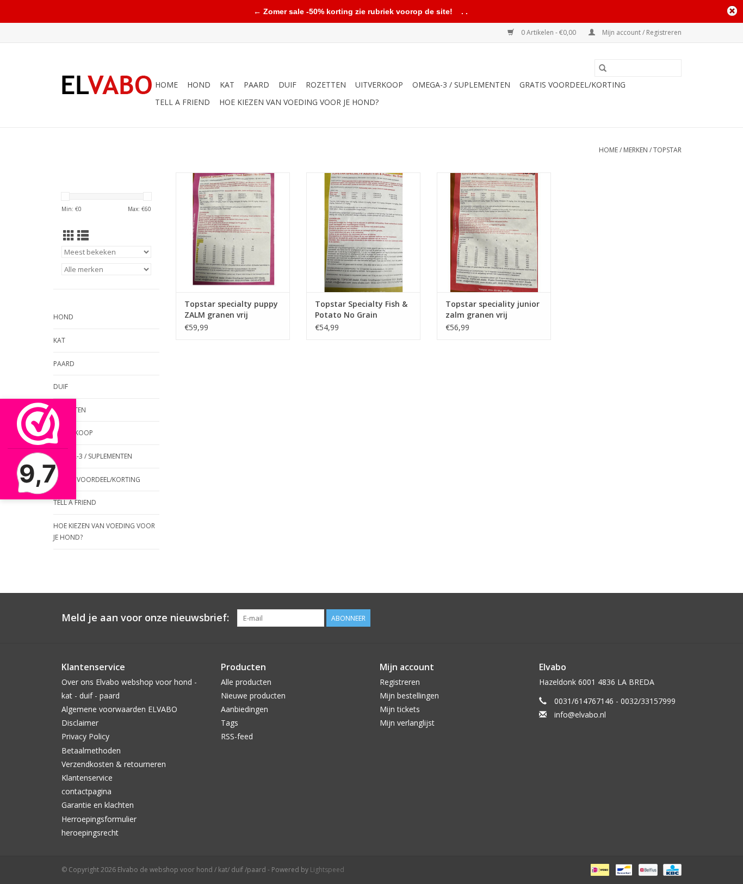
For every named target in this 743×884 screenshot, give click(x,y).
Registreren (400, 682)
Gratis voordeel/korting (572, 84)
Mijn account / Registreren (641, 32)
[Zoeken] (603, 68)
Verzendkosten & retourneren (113, 764)
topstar (667, 149)
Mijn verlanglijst (407, 723)
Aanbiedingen (244, 709)
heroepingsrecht (90, 832)
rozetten (326, 84)
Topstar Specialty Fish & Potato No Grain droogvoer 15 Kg (361, 309)
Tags (229, 723)
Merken (635, 149)
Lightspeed (327, 869)
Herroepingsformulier (99, 819)
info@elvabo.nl (580, 714)
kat (227, 84)
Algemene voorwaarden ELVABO (119, 709)
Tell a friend (182, 102)
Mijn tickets (400, 709)
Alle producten (246, 682)
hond (198, 84)
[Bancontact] (623, 869)
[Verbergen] (732, 11)
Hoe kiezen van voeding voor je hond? (299, 102)
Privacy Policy (85, 736)
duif (287, 84)
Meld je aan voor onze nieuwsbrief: (145, 617)
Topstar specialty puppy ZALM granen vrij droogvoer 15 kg (231, 309)
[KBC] (670, 869)
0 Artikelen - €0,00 (548, 32)
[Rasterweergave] (69, 235)
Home (166, 84)
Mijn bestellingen (409, 695)
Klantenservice (87, 777)
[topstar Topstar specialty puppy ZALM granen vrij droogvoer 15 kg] (233, 232)
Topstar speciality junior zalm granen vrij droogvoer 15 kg (492, 309)
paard (256, 84)
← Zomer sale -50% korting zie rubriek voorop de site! (353, 11)
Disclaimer (79, 723)
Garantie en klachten (97, 805)
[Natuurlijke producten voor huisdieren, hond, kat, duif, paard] (106, 85)
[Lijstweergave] (83, 235)
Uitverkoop (379, 84)
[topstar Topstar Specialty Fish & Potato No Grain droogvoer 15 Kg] (363, 232)
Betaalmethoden (91, 750)
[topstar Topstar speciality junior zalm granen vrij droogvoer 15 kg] (494, 232)
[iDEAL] (599, 869)
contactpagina (86, 791)
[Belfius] (647, 869)
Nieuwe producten (253, 695)
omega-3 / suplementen (461, 84)
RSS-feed (237, 736)
